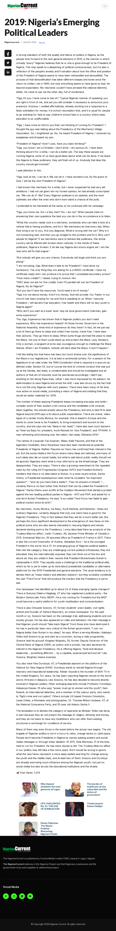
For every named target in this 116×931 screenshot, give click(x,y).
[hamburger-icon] (105, 6)
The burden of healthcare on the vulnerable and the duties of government (97, 789)
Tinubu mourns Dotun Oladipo (95, 804)
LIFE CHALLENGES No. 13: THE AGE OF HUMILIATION (50, 806)
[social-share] (8, 53)
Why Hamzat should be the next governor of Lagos (51, 786)
